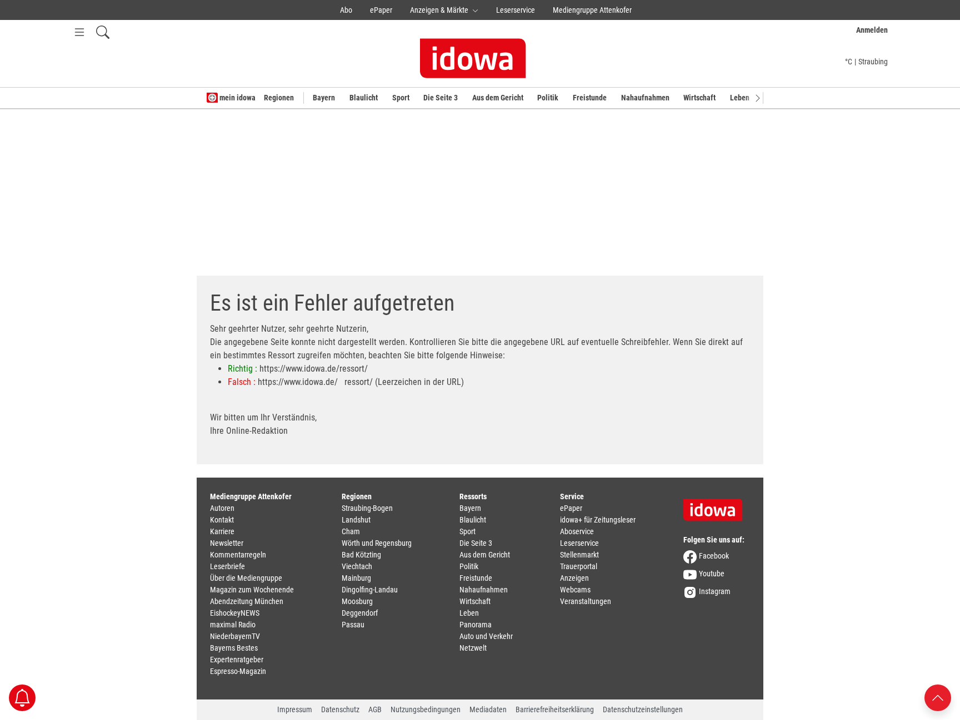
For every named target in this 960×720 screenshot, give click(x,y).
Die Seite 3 (440, 97)
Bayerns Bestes (234, 647)
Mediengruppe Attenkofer (592, 10)
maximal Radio (233, 624)
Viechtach (357, 566)
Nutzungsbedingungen (426, 709)
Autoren (222, 508)
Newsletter (226, 543)
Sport (400, 97)
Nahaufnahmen (645, 97)
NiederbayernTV (235, 636)
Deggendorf (360, 613)
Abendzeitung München (246, 601)
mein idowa (237, 97)
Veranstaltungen (585, 601)
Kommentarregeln (238, 554)
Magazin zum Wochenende (252, 589)
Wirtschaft (699, 97)
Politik (547, 97)
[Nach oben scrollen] (937, 697)
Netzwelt (473, 647)
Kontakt (222, 519)
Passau (353, 624)
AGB (375, 709)
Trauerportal (578, 566)
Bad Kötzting (361, 554)
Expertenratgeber (236, 659)
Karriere (222, 531)
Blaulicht (363, 97)
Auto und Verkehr (486, 636)
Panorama (475, 624)
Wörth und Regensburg (377, 543)
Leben (739, 97)
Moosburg (357, 601)
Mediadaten (488, 709)
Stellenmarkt (579, 554)
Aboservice (577, 531)
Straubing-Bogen (367, 508)
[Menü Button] (79, 31)
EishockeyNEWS (234, 613)
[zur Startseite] (716, 506)
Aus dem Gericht (497, 97)
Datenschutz (340, 709)
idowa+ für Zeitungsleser (598, 519)
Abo (346, 10)
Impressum (294, 709)
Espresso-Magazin (238, 671)
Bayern (324, 97)
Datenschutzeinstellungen (643, 709)
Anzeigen (574, 578)
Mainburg (356, 578)
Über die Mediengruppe (246, 578)
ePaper (381, 10)
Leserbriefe (227, 566)
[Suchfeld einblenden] (103, 31)
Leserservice (515, 10)
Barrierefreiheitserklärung (555, 709)
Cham (351, 531)
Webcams (575, 589)
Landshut (356, 519)
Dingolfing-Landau (370, 589)
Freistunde (590, 97)
